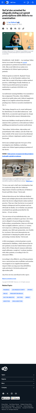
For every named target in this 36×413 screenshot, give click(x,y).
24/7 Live (12, 2)
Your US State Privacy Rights (8, 406)
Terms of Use (19, 406)
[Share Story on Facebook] (3, 28)
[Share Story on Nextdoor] (15, 28)
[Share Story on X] (7, 28)
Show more (29, 181)
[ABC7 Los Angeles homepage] (7, 2)
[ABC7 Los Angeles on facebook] (3, 393)
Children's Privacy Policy (26, 404)
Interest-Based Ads (28, 406)
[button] (2, 2)
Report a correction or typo (9, 278)
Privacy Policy (5, 404)
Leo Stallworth (12, 22)
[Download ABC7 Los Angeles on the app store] (6, 398)
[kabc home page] (4, 369)
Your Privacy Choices (14, 404)
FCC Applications (17, 407)
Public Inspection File (6, 407)
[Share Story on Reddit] (11, 28)
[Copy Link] (23, 28)
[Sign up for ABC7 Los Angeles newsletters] (16, 393)
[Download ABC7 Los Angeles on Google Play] (15, 398)
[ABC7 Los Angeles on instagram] (11, 393)
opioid (25, 62)
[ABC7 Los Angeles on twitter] (7, 393)
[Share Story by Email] (19, 28)
